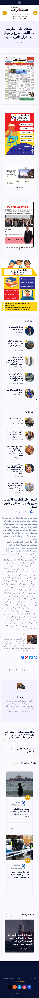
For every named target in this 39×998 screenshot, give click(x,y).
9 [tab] (12, 247)
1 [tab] (22, 187)
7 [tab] (17, 247)
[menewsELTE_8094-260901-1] (19, 79)
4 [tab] (24, 247)
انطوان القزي (16, 865)
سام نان (26, 512)
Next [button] (31, 176)
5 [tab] (22, 247)
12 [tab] (22, 249)
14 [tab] (17, 249)
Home (19, 42)
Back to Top (18, 993)
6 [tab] (19, 247)
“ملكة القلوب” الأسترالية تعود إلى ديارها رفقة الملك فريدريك (14, 434)
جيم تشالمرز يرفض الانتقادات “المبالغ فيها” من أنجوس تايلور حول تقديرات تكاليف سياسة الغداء (14, 469)
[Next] (10, 914)
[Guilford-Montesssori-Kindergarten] (19, 134)
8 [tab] (14, 247)
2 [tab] (19, 187)
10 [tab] (9, 247)
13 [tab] (19, 249)
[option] (19, 936)
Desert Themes (19, 981)
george (18, 802)
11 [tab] (6, 247)
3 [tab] (17, 187)
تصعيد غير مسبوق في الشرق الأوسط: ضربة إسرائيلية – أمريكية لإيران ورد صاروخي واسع (15, 451)
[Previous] (6, 914)
